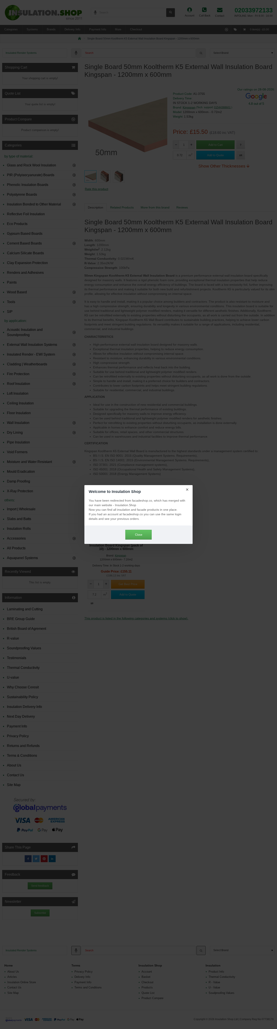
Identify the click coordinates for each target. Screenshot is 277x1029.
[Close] (187, 489)
